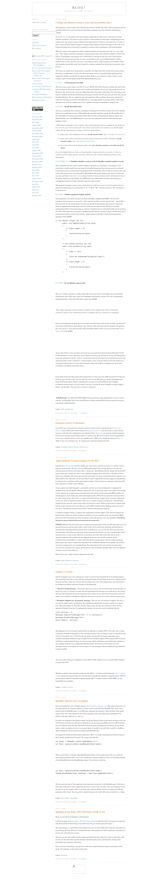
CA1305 (60, 106)
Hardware (68, 560)
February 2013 (37, 195)
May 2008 (35, 122)
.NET (62, 409)
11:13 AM (74, 413)
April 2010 (35, 170)
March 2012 (36, 187)
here (75, 716)
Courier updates (37, 83)
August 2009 (36, 150)
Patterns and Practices (81, 447)
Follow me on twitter (39, 45)
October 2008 (36, 131)
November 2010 (37, 181)
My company (36, 48)
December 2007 (37, 119)
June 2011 (35, 184)
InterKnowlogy (63, 37)
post (68, 828)
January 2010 (36, 164)
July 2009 (35, 147)
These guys (99, 433)
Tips (71, 409)
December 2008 (37, 136)
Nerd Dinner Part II (38, 100)
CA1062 (60, 194)
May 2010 (35, 173)
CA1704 (67, 161)
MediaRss (74, 798)
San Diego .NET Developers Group (83, 821)
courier (70, 687)
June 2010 (35, 176)
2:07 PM (74, 450)
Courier (79, 176)
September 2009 (37, 153)
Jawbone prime (70, 466)
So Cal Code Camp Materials (41, 68)
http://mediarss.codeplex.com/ (97, 706)
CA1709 (60, 161)
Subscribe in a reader (39, 22)
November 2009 (37, 159)
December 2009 (37, 162)
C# (66, 409)
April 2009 (35, 139)
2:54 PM (74, 801)
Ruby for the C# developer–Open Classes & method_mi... (41, 73)
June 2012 (35, 192)
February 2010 (37, 167)
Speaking (64, 855)
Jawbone (75, 560)
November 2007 (37, 117)
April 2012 (35, 190)
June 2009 (35, 145)
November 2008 (37, 133)
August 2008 (36, 125)
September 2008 (37, 128)
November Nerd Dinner (40, 94)
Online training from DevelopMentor (39, 64)
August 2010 (36, 178)
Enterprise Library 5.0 (93, 430)
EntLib (70, 447)
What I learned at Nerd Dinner (42, 97)
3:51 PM (74, 564)
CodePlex (64, 447)
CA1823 (60, 83)
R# (69, 409)
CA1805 (60, 283)
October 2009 (36, 156)
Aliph (63, 560)
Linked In (35, 42)
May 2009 (35, 142)
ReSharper (86, 87)
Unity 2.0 (120, 438)
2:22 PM (74, 691)
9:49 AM (74, 859)
